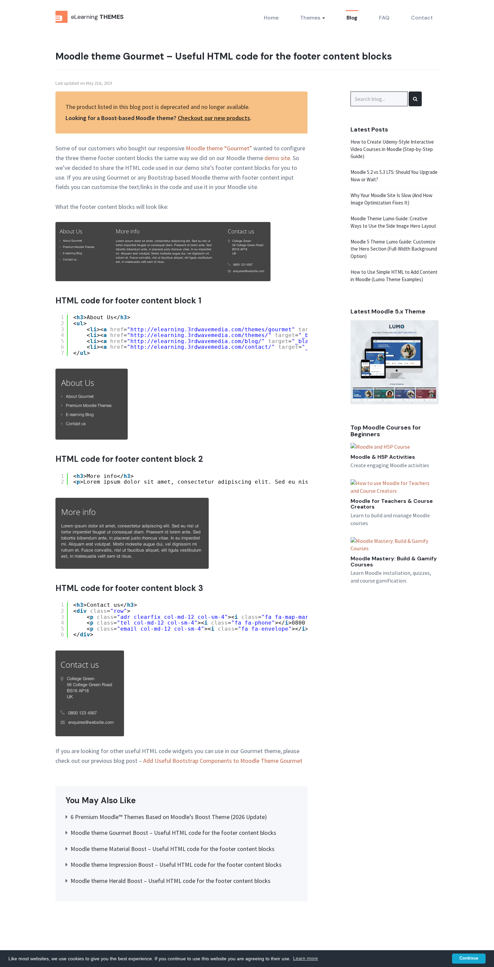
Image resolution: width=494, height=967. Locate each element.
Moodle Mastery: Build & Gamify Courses (394, 561)
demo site (277, 158)
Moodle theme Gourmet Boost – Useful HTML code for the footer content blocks (173, 832)
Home (271, 17)
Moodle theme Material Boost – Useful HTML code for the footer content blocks (173, 849)
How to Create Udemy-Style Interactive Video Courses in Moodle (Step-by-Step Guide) (392, 149)
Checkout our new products (214, 118)
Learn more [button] (305, 958)
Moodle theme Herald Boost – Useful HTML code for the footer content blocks (171, 881)
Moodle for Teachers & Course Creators (392, 504)
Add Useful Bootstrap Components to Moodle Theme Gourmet (222, 761)
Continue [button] (468, 958)
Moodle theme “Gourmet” (219, 148)
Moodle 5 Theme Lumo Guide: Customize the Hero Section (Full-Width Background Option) (394, 248)
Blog (352, 17)
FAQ (384, 17)
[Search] (415, 98)
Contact (422, 17)
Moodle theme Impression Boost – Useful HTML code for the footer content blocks (176, 864)
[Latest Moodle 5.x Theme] (395, 361)
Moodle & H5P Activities (383, 456)
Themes (311, 17)
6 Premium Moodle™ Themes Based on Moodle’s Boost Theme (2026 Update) (169, 817)
